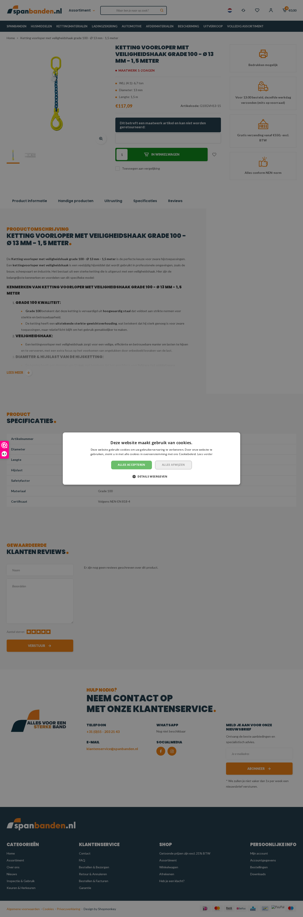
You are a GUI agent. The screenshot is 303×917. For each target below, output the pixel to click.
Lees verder (204, 454)
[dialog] (151, 458)
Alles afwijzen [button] (173, 465)
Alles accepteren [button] (131, 465)
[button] (151, 476)
